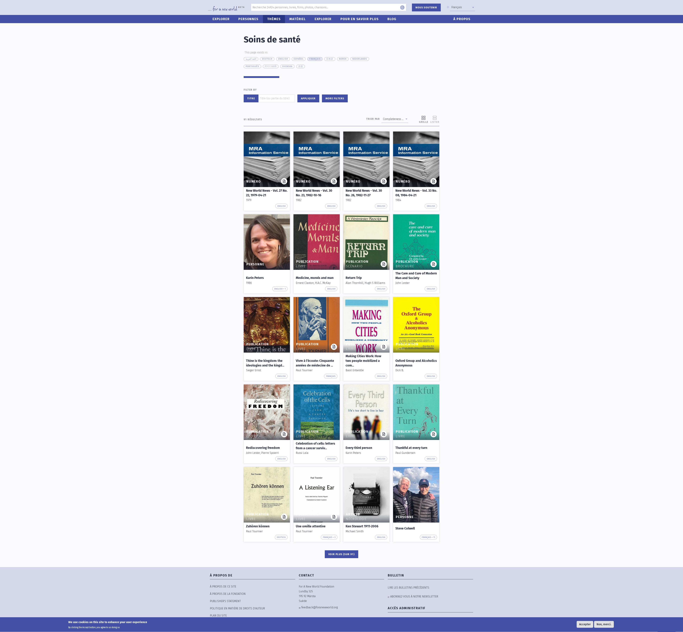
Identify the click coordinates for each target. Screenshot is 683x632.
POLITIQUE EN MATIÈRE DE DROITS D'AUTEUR (237, 608)
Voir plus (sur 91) (341, 554)
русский (271, 66)
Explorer (221, 19)
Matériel (297, 19)
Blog (391, 19)
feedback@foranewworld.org (319, 607)
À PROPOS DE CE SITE (223, 586)
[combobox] (462, 7)
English (283, 59)
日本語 (329, 59)
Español (299, 59)
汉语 (300, 66)
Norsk (343, 59)
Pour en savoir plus (359, 19)
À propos (461, 19)
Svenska (287, 66)
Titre (251, 98)
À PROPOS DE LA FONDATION (228, 594)
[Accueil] (226, 8)
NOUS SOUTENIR (426, 7)
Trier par (373, 118)
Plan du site (218, 615)
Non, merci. (604, 624)
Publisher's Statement (225, 601)
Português (252, 66)
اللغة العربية (251, 59)
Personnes (248, 19)
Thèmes (274, 19)
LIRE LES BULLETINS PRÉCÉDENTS (408, 587)
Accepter (585, 624)
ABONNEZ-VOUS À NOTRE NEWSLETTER (414, 596)
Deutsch (267, 59)
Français (315, 59)
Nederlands (359, 59)
